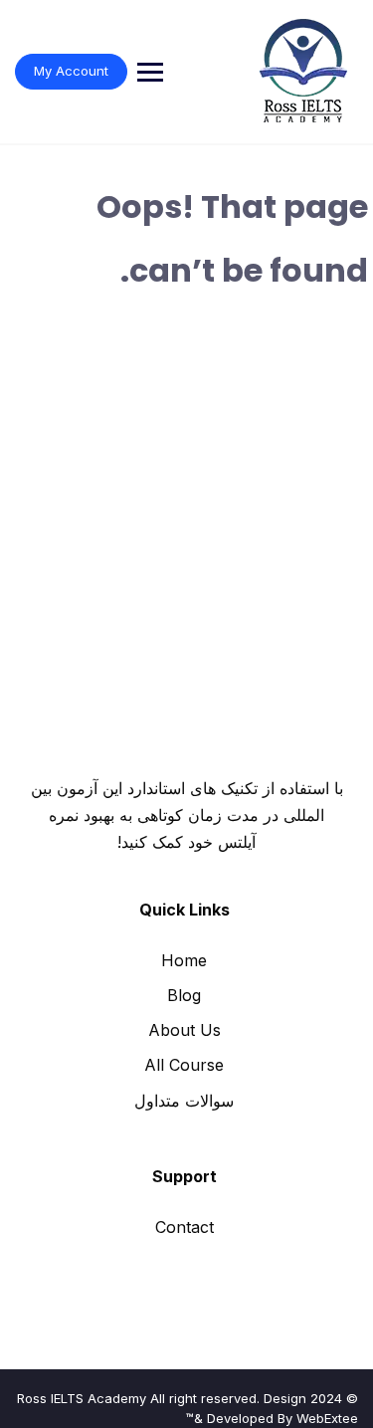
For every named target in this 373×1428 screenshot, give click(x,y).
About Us (184, 1030)
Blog (184, 995)
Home (184, 960)
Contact (184, 1227)
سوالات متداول (184, 1101)
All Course (184, 1065)
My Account (71, 71)
